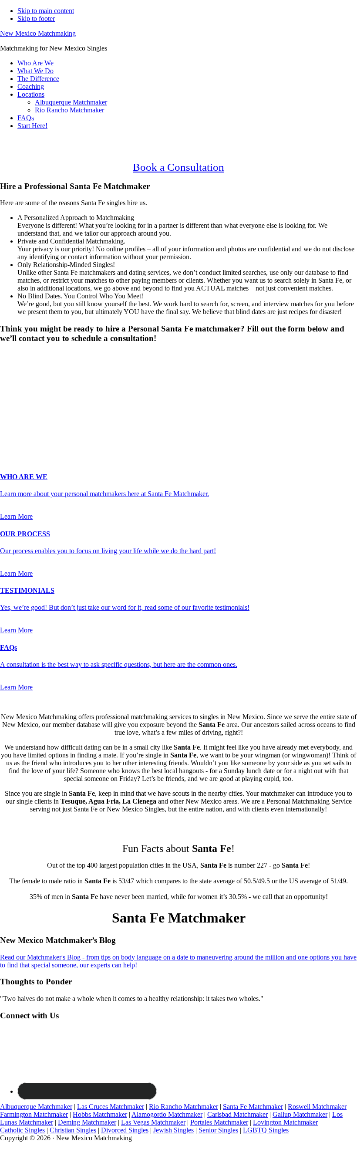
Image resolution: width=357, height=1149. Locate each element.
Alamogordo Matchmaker (166, 1114)
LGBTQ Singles (266, 1130)
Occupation (18, 423)
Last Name (17, 396)
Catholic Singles (22, 1130)
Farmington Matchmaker (34, 1114)
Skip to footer (36, 18)
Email (10, 405)
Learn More (16, 516)
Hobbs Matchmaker (100, 1114)
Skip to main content (45, 10)
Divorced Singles (124, 1130)
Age (8, 378)
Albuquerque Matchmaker (36, 1106)
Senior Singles (218, 1130)
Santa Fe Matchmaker (253, 1106)
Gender (13, 355)
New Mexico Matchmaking (38, 33)
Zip (7, 432)
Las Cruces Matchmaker (110, 1106)
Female (42, 370)
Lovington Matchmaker (285, 1122)
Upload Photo (19, 441)
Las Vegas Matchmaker (153, 1122)
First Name (18, 387)
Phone (11, 414)
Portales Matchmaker (219, 1122)
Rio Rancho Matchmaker (183, 1106)
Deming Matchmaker (87, 1122)
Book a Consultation (178, 167)
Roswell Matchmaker (317, 1106)
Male (16, 370)
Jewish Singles (173, 1130)
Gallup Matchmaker (300, 1114)
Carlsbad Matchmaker (237, 1114)
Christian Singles (73, 1130)
